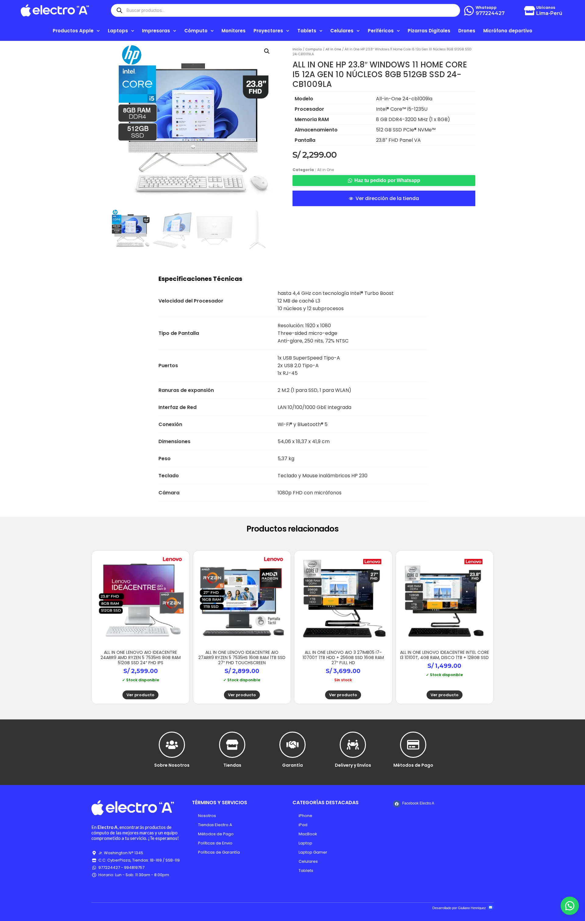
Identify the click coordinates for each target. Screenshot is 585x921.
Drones (466, 30)
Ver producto (140, 695)
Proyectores (268, 30)
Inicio (297, 49)
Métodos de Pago (413, 765)
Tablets (306, 870)
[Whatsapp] (468, 10)
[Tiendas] (232, 745)
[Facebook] (396, 804)
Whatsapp (486, 7)
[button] (266, 51)
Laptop (305, 843)
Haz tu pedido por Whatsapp (387, 180)
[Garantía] (292, 745)
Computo (313, 49)
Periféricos (381, 30)
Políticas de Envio (215, 843)
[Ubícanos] (529, 10)
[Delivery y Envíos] (353, 745)
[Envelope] (491, 907)
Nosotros (207, 816)
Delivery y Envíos (353, 765)
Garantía (292, 765)
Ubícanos (545, 7)
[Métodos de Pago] (413, 745)
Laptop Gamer (313, 852)
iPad (303, 825)
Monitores (234, 30)
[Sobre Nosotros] (172, 745)
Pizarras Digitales (429, 30)
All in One (333, 49)
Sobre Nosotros (172, 765)
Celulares (308, 861)
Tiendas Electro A (215, 825)
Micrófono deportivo (507, 30)
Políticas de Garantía (219, 852)
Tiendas (232, 765)
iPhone (305, 816)
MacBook (308, 834)
